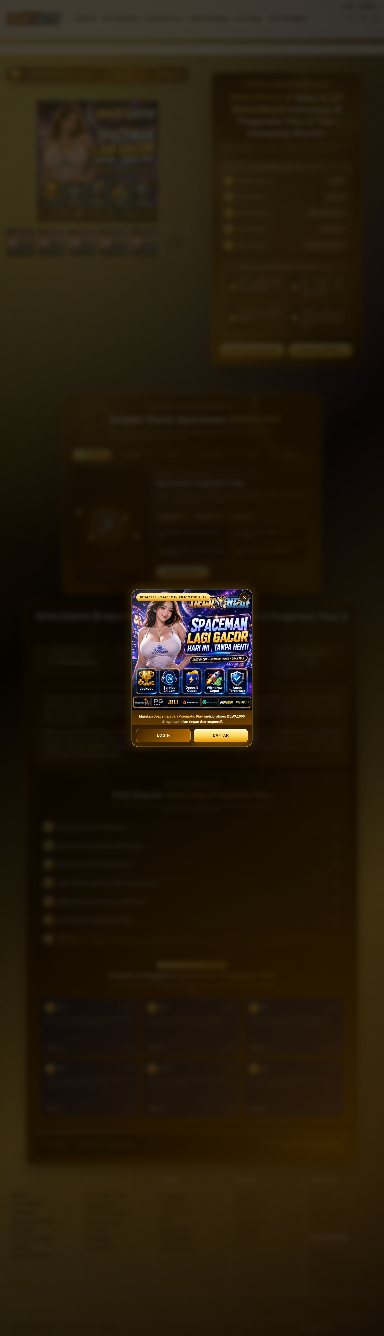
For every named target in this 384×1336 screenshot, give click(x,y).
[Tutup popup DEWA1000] (244, 597)
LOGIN (163, 735)
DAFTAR (221, 735)
